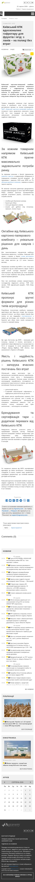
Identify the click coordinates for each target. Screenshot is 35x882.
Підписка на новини (9, 844)
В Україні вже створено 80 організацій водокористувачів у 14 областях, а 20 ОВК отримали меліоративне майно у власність (17, 587)
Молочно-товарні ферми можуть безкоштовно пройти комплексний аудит (19, 679)
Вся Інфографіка (26, 769)
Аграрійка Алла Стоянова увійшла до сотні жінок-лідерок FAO (19, 674)
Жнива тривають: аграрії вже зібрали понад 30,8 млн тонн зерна (17, 684)
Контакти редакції (8, 836)
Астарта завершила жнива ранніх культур (18, 594)
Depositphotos (13, 866)
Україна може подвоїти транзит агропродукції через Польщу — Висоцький (19, 580)
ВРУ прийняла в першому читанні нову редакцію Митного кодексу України (19, 614)
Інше (12, 49)
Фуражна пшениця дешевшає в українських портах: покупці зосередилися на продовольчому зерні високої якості (19, 567)
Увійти (18, 9)
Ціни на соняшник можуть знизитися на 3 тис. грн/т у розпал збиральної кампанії (19, 638)
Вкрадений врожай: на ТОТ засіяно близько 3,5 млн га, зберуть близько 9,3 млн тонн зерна (19, 659)
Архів (6, 777)
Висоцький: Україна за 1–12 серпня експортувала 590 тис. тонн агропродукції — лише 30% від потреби (17, 723)
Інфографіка (9, 738)
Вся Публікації (26, 729)
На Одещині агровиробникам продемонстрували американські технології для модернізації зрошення (18, 574)
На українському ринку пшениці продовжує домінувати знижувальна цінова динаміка (18, 652)
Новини (4, 49)
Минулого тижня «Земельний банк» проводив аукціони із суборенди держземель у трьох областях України (19, 620)
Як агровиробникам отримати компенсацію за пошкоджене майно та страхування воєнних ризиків (18, 668)
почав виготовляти (27, 256)
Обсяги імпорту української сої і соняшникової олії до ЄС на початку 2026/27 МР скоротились (18, 602)
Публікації (8, 696)
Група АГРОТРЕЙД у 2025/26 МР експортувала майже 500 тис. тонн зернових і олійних (18, 560)
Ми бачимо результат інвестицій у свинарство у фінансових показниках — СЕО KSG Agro (19, 609)
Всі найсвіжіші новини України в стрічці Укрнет (17, 875)
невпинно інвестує (7, 176)
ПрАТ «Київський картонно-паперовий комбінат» (17, 109)
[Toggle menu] (32, 14)
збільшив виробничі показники (11, 182)
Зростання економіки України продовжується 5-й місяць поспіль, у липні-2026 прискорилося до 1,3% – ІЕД (19, 645)
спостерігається (27, 316)
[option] (17, 65)
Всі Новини (29, 689)
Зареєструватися (28, 9)
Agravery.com (14, 869)
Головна (4, 18)
